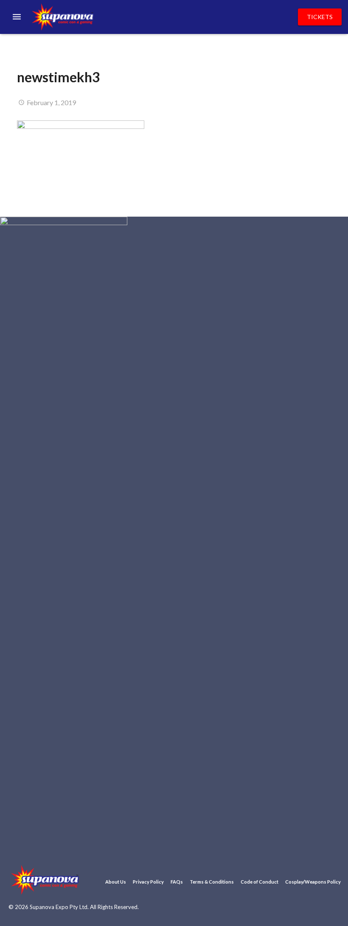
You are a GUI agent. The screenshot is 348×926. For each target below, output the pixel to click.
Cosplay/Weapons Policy (313, 881)
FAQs (177, 881)
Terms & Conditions (212, 881)
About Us (115, 881)
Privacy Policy (148, 881)
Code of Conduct (259, 881)
